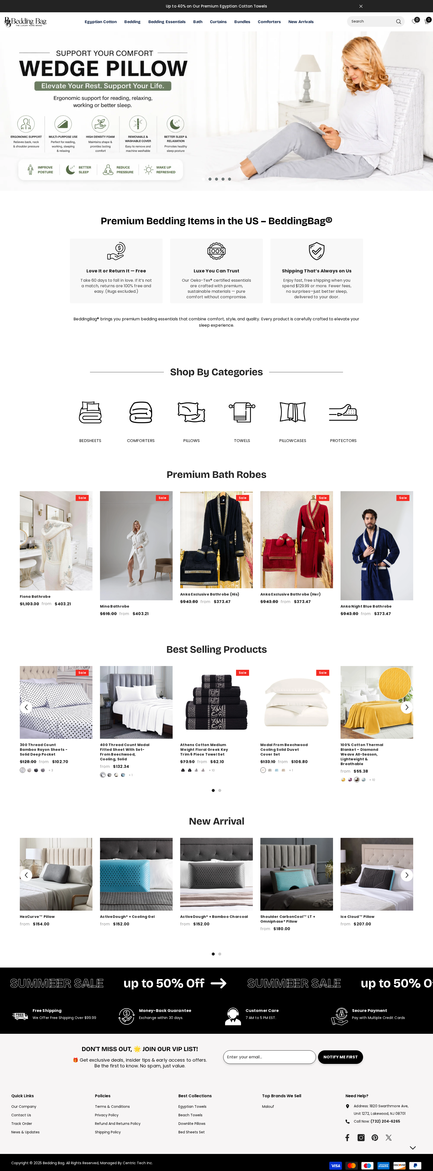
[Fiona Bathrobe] (56, 540)
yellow (343, 779)
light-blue (123, 775)
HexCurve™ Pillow (37, 916)
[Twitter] (389, 1138)
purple (350, 779)
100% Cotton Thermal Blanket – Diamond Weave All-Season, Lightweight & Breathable (377, 754)
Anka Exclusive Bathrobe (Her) (290, 594)
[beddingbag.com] (90, 412)
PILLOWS (191, 441)
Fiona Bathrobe (35, 596)
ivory (116, 775)
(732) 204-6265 (385, 1121)
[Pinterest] (375, 1138)
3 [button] (216, 179)
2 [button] (209, 179)
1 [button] (203, 179)
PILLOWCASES (292, 441)
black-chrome (183, 770)
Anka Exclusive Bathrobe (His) (209, 594)
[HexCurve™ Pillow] (56, 874)
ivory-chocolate (203, 770)
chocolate (357, 779)
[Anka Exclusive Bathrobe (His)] (216, 539)
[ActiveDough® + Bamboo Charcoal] (216, 874)
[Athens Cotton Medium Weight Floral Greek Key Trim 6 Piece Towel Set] (216, 702)
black (36, 770)
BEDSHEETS (90, 441)
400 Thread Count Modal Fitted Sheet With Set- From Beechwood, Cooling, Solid (136, 752)
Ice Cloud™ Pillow (358, 916)
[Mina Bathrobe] (136, 545)
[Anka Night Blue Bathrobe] (377, 545)
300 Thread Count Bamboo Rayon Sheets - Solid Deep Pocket (56, 750)
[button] (26, 707)
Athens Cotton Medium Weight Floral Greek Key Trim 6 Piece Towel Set (216, 750)
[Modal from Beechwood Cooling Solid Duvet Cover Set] (296, 702)
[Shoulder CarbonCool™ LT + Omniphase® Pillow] (296, 874)
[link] (116, 271)
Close (361, 6)
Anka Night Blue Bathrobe (366, 606)
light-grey (29, 770)
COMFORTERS (141, 441)
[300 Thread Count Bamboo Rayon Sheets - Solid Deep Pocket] (56, 702)
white (22, 770)
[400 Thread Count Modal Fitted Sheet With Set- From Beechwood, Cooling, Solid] (136, 702)
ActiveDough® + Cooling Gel (127, 916)
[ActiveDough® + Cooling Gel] (136, 874)
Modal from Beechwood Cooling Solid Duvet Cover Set (296, 750)
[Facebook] (347, 1138)
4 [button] (223, 179)
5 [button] (229, 179)
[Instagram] (361, 1138)
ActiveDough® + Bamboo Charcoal (214, 916)
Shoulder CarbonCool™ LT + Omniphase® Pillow (287, 919)
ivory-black (196, 770)
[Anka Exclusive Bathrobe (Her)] (296, 539)
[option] (216, 111)
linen (283, 770)
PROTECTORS (343, 441)
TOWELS (242, 441)
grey (43, 770)
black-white (189, 770)
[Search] (376, 21)
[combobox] (370, 21)
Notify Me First (340, 1057)
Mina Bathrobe (115, 606)
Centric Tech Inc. (137, 1162)
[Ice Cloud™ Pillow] (377, 874)
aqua (363, 779)
